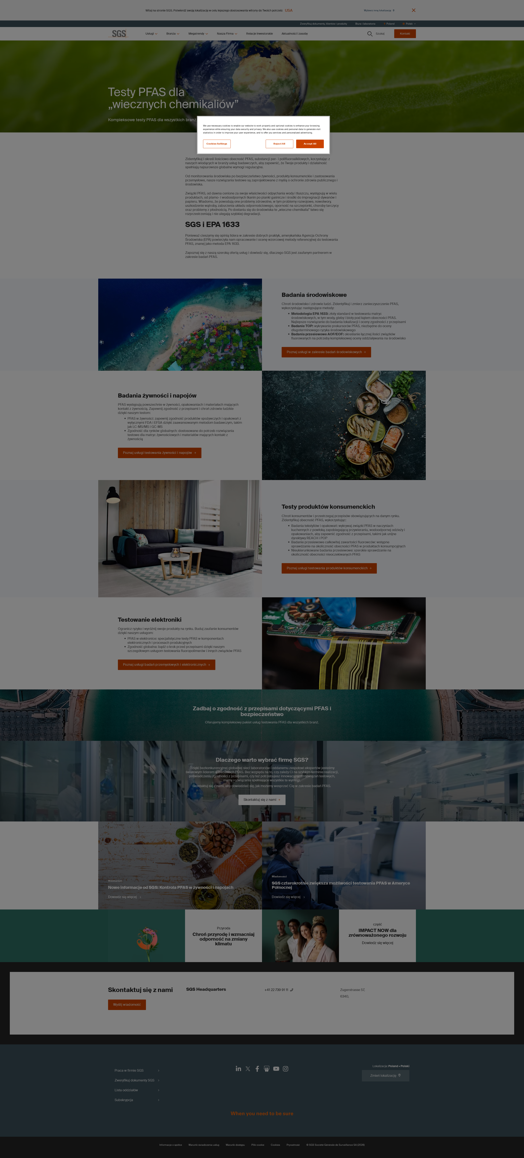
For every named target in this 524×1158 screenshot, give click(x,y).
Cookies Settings (217, 143)
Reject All (279, 143)
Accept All (310, 143)
